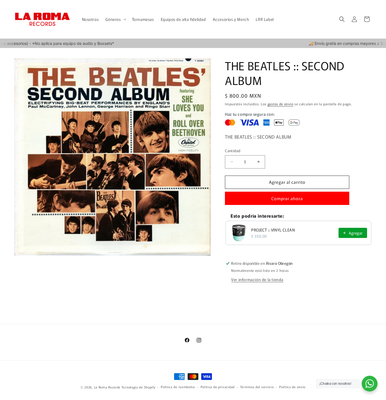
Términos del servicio (257, 386)
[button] (115, 19)
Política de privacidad (218, 386)
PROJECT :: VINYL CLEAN (273, 230)
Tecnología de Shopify (138, 387)
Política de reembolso (178, 386)
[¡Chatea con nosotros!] (370, 384)
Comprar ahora (287, 198)
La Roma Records (107, 387)
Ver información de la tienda (257, 279)
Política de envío (292, 386)
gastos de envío (281, 103)
